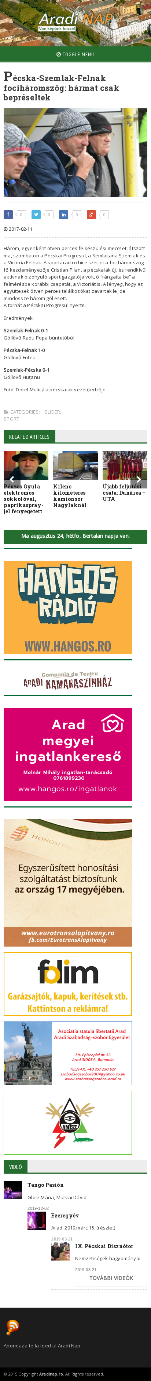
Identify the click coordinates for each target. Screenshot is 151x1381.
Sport (11, 418)
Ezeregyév (65, 1215)
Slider (52, 411)
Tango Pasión (45, 1184)
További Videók (111, 1277)
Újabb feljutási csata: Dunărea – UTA (124, 492)
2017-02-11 (20, 229)
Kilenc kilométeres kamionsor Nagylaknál (69, 495)
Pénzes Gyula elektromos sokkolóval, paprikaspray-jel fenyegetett (24, 498)
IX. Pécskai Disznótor (104, 1246)
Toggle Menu (77, 54)
